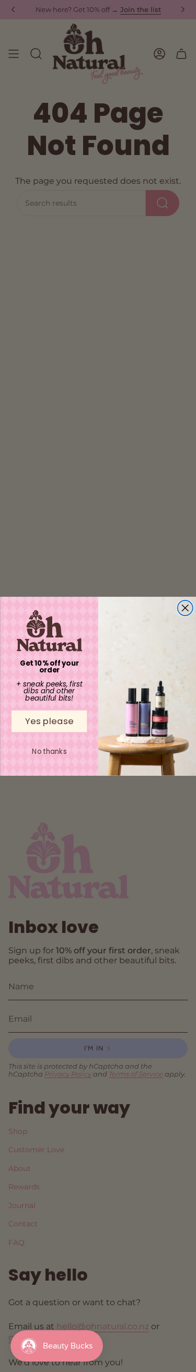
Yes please (49, 721)
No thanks (49, 751)
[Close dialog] (184, 607)
